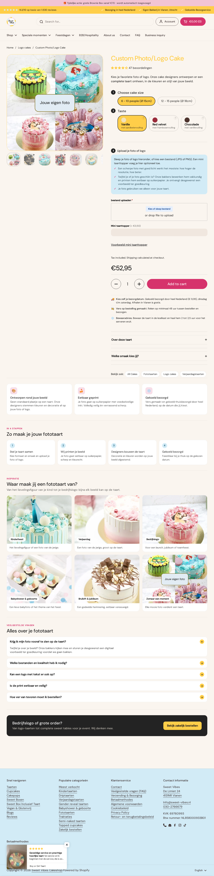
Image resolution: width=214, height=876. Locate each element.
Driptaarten (66, 795)
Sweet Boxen (15, 799)
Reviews (12, 817)
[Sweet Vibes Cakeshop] (11, 21)
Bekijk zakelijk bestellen (182, 725)
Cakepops (13, 795)
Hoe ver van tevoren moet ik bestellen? (106, 697)
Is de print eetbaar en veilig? (106, 686)
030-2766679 (172, 806)
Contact (116, 787)
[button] (116, 284)
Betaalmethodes (122, 799)
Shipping (132, 257)
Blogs (10, 812)
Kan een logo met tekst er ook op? (106, 674)
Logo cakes (24, 47)
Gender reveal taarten (73, 804)
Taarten (12, 787)
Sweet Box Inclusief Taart (23, 804)
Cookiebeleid (120, 808)
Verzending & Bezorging (126, 795)
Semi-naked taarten (72, 821)
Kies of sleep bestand (159, 208)
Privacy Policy (120, 812)
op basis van (37, 9)
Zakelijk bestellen (70, 829)
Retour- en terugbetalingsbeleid (132, 817)
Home (10, 47)
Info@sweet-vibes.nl (177, 802)
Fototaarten (150, 374)
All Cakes (132, 374)
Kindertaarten (68, 791)
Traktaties (65, 817)
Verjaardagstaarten (193, 374)
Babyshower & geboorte (75, 808)
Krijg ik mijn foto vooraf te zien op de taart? (107, 642)
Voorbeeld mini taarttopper (129, 245)
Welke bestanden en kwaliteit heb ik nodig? (106, 663)
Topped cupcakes (71, 825)
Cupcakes (13, 791)
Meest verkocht (69, 787)
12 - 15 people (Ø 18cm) (176, 101)
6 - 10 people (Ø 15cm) (136, 101)
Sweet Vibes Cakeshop (47, 870)
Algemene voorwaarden (126, 804)
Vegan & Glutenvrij (19, 808)
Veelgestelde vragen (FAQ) (128, 791)
